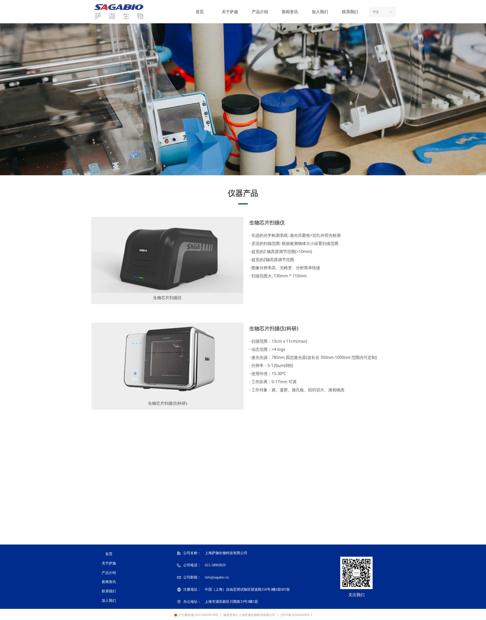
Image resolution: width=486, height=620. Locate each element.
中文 (376, 12)
